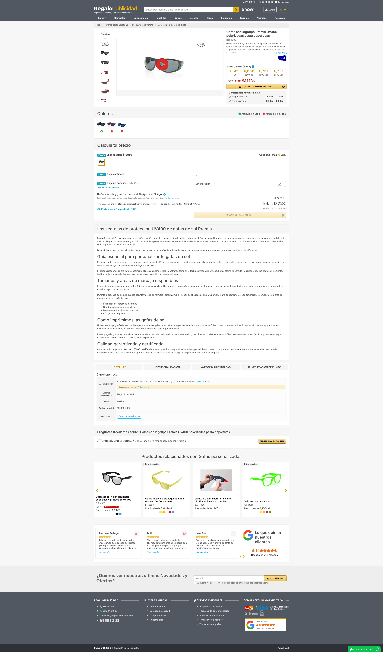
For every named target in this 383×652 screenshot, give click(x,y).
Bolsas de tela (141, 18)
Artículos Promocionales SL (125, 648)
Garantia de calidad (160, 611)
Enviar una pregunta (272, 441)
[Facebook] (112, 620)
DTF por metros (158, 615)
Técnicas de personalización (214, 611)
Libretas (244, 18)
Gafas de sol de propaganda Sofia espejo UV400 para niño (164, 500)
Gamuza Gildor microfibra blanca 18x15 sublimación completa (213, 500)
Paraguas (280, 18)
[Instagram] (117, 620)
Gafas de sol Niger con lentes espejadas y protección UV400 (114, 498)
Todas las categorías (210, 624)
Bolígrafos (226, 18)
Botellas (194, 18)
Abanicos (262, 18)
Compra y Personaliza (256, 86)
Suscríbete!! (276, 578)
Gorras (178, 18)
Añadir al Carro (239, 214)
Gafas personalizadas (129, 416)
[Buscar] (236, 9)
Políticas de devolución (211, 615)
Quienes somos (158, 606)
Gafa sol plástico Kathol (257, 501)
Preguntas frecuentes (210, 606)
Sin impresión (203, 183)
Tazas (210, 18)
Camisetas (119, 18)
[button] (253, 66)
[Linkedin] (107, 620)
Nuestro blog (156, 619)
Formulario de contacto (211, 619)
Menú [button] (101, 18)
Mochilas (161, 18)
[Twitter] (102, 620)
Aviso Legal (283, 648)
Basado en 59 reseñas (265, 628)
